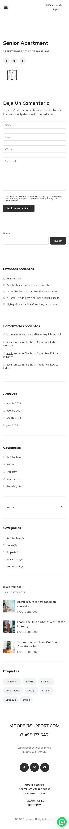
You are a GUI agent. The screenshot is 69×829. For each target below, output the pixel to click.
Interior (46, 690)
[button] (6, 7)
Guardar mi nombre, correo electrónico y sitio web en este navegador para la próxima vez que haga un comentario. (34, 198)
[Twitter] (34, 767)
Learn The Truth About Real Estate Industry (31, 291)
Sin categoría (13, 486)
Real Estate (13, 479)
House (10, 464)
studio (26, 699)
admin (9, 342)
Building (29, 681)
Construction (13, 690)
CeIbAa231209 (40, 51)
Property (11, 471)
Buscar (7, 233)
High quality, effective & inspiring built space (31, 304)
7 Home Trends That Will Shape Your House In (32, 297)
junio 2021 (12, 425)
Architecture (13, 457)
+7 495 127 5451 (34, 734)
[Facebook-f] (24, 767)
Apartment (12, 681)
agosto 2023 (13, 403)
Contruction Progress (34, 789)
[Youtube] (44, 767)
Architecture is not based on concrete (28, 285)
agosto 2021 (13, 418)
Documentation (34, 793)
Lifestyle (11, 699)
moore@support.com (34, 725)
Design (31, 690)
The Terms (34, 805)
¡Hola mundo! (13, 278)
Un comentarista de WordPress (24, 334)
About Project (34, 785)
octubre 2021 (13, 410)
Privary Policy (34, 801)
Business (46, 681)
